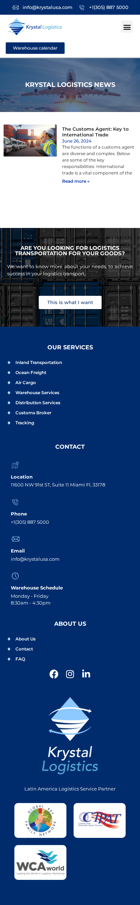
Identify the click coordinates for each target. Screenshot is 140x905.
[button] (127, 27)
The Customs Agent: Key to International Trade (95, 131)
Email (18, 551)
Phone (19, 514)
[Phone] (15, 502)
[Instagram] (70, 674)
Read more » (75, 181)
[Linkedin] (86, 674)
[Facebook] (54, 674)
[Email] (15, 539)
